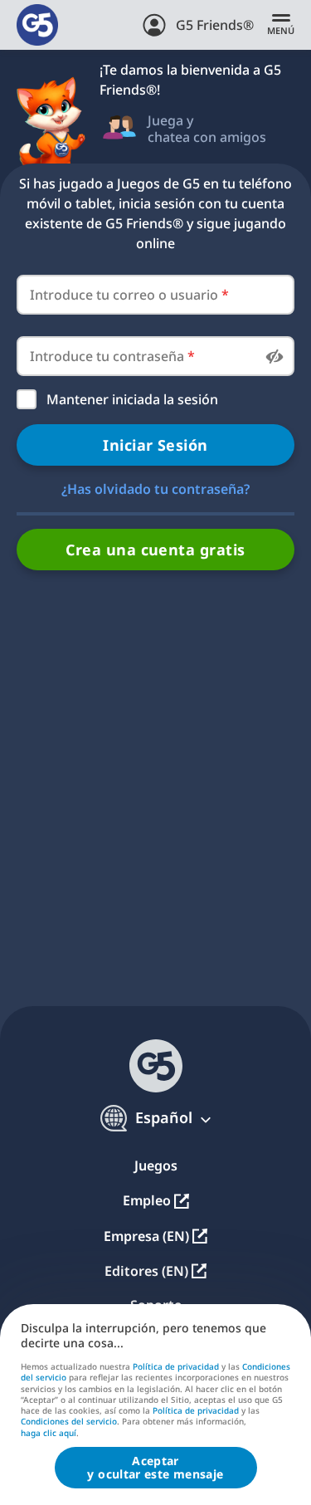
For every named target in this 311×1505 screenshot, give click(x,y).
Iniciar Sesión (155, 445)
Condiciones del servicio (69, 1421)
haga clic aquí (48, 1434)
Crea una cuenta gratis (155, 549)
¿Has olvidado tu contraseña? (155, 489)
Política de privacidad (176, 1366)
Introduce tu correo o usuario (129, 295)
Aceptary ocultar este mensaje (155, 1467)
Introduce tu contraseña (112, 356)
